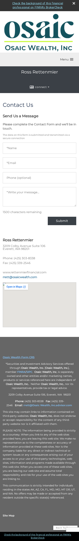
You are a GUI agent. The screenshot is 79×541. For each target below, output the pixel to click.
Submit (62, 221)
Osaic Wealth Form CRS (19, 357)
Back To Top (63, 527)
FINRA (21, 372)
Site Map (9, 515)
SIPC (29, 372)
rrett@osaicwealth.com (20, 277)
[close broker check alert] (73, 3)
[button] (66, 59)
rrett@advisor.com (48, 405)
